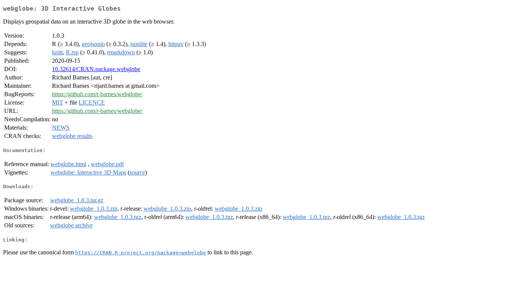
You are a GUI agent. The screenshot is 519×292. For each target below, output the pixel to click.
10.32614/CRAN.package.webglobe (96, 69)
